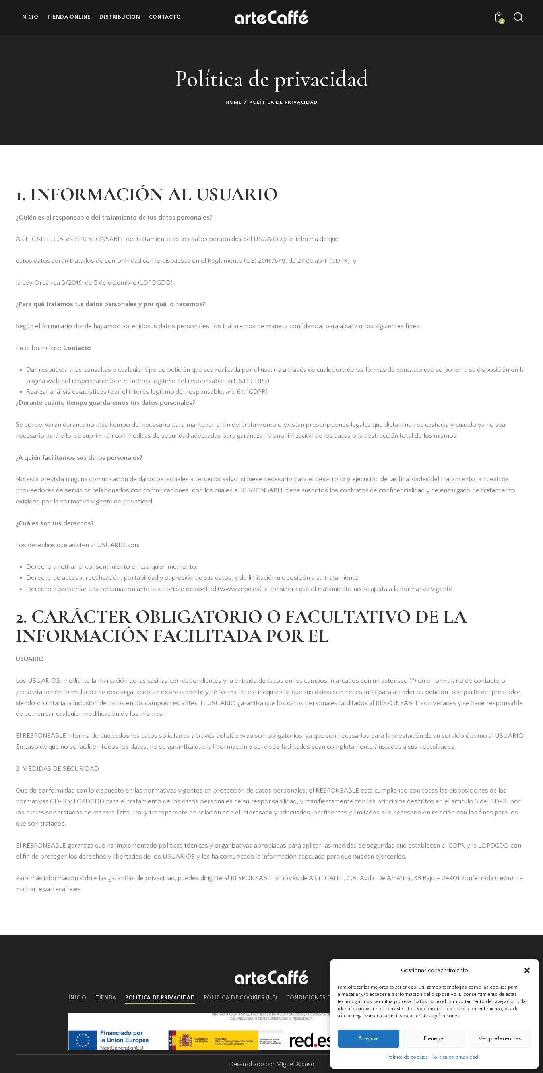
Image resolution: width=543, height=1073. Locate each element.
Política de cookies (407, 1057)
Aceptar (368, 1038)
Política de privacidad (455, 1057)
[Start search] (518, 17)
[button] (527, 970)
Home (233, 102)
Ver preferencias (500, 1038)
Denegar (434, 1038)
